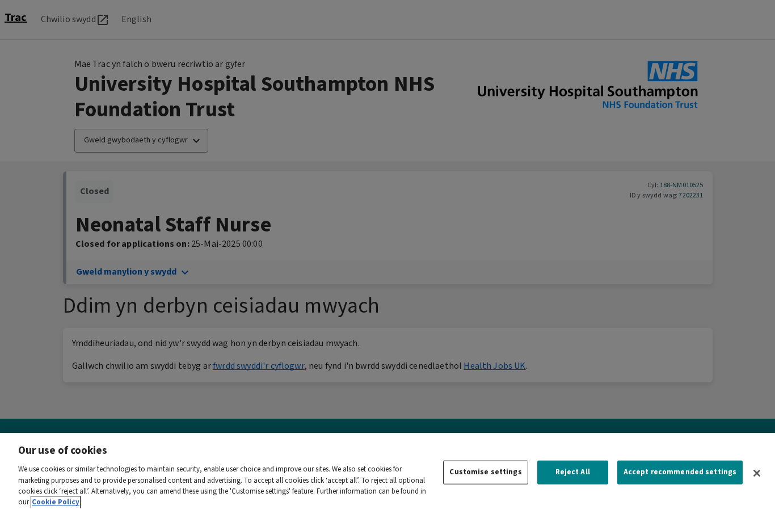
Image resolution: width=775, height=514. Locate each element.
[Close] (756, 473)
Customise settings (485, 472)
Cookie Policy (55, 502)
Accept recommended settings (680, 472)
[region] (387, 473)
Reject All (572, 472)
